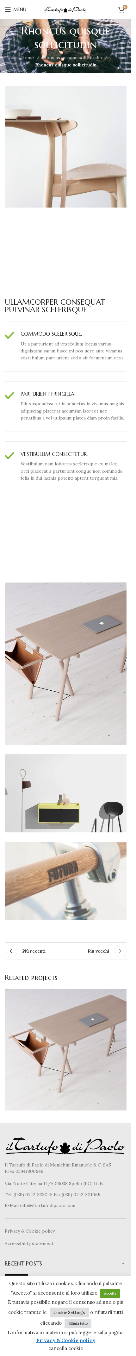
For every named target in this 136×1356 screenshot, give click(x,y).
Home (27, 57)
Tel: (9, 1194)
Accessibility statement (29, 1243)
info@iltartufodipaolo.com (47, 1205)
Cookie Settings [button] (69, 1312)
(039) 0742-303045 (33, 1194)
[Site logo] (66, 9)
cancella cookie (65, 1348)
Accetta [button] (110, 1293)
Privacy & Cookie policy (30, 1231)
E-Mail (12, 1205)
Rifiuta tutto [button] (78, 1323)
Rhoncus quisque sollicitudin (72, 57)
